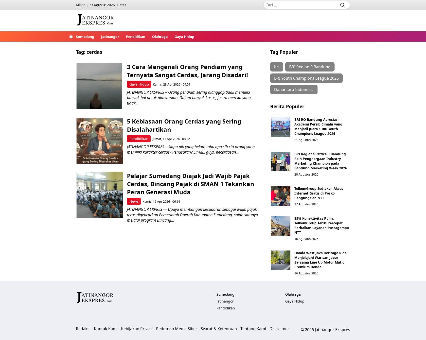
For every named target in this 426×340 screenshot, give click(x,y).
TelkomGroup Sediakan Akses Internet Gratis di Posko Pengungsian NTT (318, 193)
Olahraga (160, 36)
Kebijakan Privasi (137, 328)
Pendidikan (135, 36)
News (134, 201)
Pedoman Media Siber (176, 328)
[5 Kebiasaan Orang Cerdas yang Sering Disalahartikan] (99, 140)
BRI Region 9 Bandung (310, 67)
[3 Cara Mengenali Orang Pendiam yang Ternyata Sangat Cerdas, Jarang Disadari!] (99, 86)
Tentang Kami (253, 328)
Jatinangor (110, 36)
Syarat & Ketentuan (219, 328)
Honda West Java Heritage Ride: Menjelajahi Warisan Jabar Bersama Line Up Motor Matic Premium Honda (321, 260)
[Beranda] (71, 36)
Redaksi (83, 328)
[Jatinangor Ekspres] (95, 20)
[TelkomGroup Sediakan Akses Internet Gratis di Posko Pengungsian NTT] (280, 196)
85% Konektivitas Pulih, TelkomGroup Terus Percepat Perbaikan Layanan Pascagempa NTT (321, 225)
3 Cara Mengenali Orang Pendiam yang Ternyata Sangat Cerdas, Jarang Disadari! (187, 71)
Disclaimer (279, 328)
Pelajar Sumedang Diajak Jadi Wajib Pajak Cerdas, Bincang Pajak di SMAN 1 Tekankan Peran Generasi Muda (190, 184)
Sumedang (85, 36)
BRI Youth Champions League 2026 (306, 78)
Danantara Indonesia (294, 89)
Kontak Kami (106, 328)
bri (276, 67)
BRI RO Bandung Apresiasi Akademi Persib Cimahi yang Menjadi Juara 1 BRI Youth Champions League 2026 (318, 126)
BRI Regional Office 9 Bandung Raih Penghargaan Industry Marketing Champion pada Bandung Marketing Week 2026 (320, 161)
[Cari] (342, 5)
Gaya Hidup (184, 36)
